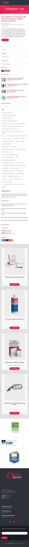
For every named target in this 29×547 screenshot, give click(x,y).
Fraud (11, 152)
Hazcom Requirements (7, 157)
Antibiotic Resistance (7, 118)
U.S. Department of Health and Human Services (13, 184)
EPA (3, 152)
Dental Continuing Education (9, 146)
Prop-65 (4, 176)
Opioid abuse (5, 168)
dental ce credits (20, 141)
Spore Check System (7, 179)
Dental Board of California (8, 141)
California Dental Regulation (15, 126)
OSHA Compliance (14, 168)
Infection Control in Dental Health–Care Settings (13, 165)
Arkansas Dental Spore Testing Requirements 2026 (15, 217)
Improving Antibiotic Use (8, 162)
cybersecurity (16, 138)
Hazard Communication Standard (10, 154)
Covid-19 (4, 138)
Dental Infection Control (8, 149)
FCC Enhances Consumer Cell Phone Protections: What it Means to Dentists (13, 19)
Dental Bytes (6, 24)
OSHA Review (4, 26)
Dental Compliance (6, 144)
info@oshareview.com (10, 233)
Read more (5, 39)
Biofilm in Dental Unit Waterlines (10, 120)
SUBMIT (4, 537)
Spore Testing (17, 179)
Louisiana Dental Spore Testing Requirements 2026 (15, 220)
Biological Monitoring (7, 123)
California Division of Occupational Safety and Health (12, 132)
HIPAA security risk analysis (8, 160)
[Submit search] (26, 49)
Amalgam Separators (7, 112)
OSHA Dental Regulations (19, 24)
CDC (3, 135)
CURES (10, 138)
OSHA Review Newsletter (8, 173)
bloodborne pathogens (19, 123)
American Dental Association (9, 115)
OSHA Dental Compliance (8, 170)
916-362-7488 (8, 232)
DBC (23, 138)
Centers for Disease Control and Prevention (16, 135)
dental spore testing (20, 149)
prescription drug (20, 173)
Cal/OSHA (4, 126)
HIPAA (16, 157)
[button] (27, 2)
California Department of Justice (9, 129)
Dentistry (11, 24)
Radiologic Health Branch (14, 176)
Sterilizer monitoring (7, 181)
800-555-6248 (8, 230)
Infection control (20, 162)
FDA (7, 152)
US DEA (4, 187)
